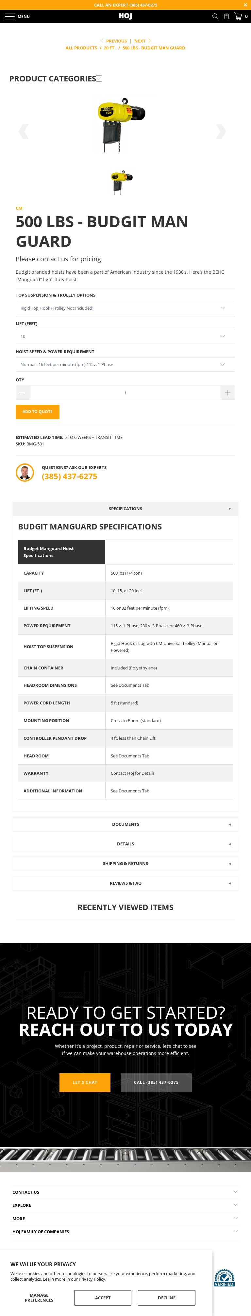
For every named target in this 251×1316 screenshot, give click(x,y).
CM (19, 208)
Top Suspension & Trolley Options (55, 295)
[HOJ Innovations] (125, 16)
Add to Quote (38, 411)
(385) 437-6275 (69, 476)
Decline (167, 1298)
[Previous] (24, 131)
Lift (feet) (26, 323)
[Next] (220, 131)
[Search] (218, 16)
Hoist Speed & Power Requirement (55, 352)
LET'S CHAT (85, 1082)
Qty (20, 380)
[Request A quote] (226, 16)
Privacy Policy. (92, 1279)
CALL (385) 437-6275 (156, 1082)
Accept (103, 1298)
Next (140, 41)
